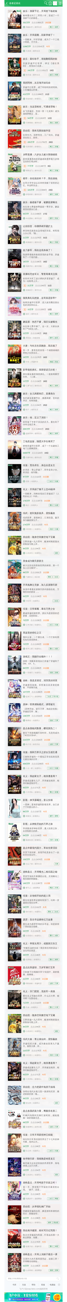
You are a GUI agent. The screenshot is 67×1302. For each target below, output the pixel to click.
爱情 (56, 816)
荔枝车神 (29, 433)
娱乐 (51, 75)
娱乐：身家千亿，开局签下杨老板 (40, 11)
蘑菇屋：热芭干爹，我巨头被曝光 (40, 322)
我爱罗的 (29, 266)
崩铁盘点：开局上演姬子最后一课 (40, 1254)
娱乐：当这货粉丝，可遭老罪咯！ (40, 106)
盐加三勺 (29, 696)
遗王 (27, 314)
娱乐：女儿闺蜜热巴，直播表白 (39, 393)
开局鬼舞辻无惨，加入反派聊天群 (40, 584)
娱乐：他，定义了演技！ (35, 417)
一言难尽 (29, 673)
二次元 (50, 481)
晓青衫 (28, 720)
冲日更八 (29, 529)
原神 (56, 1270)
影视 (56, 792)
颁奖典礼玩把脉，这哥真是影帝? (39, 298)
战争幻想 (38, 1127)
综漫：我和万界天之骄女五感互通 (40, 752)
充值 (24, 1285)
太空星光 (29, 936)
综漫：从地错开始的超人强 (36, 895)
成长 (56, 553)
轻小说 (56, 696)
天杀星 (28, 51)
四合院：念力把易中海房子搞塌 (39, 1087)
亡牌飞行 (29, 386)
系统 (51, 123)
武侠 (51, 529)
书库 (14, 1285)
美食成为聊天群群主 (33, 561)
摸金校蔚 (29, 99)
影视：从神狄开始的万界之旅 (38, 824)
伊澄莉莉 (29, 194)
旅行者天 (29, 912)
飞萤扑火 (29, 577)
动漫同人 (34, 481)
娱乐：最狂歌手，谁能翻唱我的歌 (40, 59)
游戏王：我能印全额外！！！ (38, 656)
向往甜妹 (29, 218)
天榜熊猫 (29, 123)
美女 (56, 218)
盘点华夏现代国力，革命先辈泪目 (40, 848)
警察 (56, 99)
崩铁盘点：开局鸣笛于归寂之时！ (40, 1182)
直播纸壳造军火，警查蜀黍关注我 (40, 274)
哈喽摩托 (29, 1127)
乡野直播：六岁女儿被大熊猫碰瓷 (40, 154)
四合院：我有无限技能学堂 (36, 130)
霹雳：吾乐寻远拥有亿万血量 (38, 919)
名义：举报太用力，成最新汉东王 (40, 943)
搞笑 (56, 194)
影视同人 (38, 99)
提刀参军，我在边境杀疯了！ (38, 250)
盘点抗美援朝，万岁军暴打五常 (39, 967)
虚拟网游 (38, 696)
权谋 (51, 99)
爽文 (51, 27)
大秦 (56, 529)
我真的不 (29, 1199)
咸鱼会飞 (29, 170)
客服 (43, 1285)
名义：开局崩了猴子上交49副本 (39, 489)
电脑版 (52, 1285)
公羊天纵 (29, 625)
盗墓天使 (29, 1246)
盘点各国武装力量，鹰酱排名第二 (40, 1111)
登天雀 (28, 75)
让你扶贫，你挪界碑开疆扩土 (38, 226)
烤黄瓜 (28, 816)
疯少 (27, 505)
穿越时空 (34, 362)
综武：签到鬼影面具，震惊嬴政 (39, 513)
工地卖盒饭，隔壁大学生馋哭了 (39, 441)
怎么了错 (29, 864)
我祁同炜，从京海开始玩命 (36, 82)
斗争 (56, 1007)
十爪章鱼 (29, 792)
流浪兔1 (29, 959)
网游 (51, 888)
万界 (56, 720)
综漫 (56, 481)
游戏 (56, 672)
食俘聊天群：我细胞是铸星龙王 (39, 1158)
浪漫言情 (36, 338)
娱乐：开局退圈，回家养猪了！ (39, 35)
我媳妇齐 (29, 27)
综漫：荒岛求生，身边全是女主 (39, 465)
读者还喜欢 (15, 3)
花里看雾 (29, 147)
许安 (27, 362)
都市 (56, 27)
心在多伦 (29, 553)
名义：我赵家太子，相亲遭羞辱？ (40, 776)
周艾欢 (28, 338)
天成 (27, 1007)
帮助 (33, 1285)
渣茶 (27, 481)
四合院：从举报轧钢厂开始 (36, 1206)
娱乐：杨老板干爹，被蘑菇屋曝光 (40, 202)
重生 (51, 505)
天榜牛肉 (29, 457)
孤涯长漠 (29, 840)
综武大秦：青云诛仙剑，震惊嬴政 (40, 1039)
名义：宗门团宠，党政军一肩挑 (39, 991)
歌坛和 (28, 1103)
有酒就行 (29, 242)
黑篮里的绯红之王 (32, 632)
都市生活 (38, 27)
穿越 (56, 146)
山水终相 (29, 1270)
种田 (56, 1246)
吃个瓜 (28, 744)
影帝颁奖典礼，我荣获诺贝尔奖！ (40, 369)
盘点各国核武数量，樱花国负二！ (40, 728)
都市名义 (29, 1222)
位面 (56, 505)
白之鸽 (28, 1151)
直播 (51, 1270)
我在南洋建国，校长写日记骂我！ (40, 1230)
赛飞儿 (28, 888)
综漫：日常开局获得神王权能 (38, 1134)
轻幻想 (37, 577)
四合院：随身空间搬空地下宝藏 (39, 537)
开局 (56, 888)
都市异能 (38, 266)
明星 (56, 75)
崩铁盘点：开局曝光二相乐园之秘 (40, 871)
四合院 (56, 1222)
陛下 (27, 410)
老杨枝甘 (29, 290)
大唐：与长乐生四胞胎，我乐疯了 (40, 345)
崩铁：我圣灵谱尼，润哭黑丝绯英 (40, 680)
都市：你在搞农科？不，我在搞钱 (40, 178)
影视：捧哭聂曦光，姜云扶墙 (38, 800)
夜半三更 (29, 649)
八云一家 (29, 768)
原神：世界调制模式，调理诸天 (39, 704)
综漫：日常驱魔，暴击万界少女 (39, 608)
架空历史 (36, 744)
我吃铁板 (29, 983)
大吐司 (28, 601)
